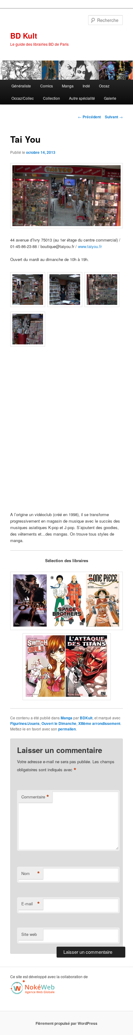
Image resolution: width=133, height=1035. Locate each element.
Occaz (104, 85)
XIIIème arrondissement (99, 723)
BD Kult (23, 35)
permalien (67, 729)
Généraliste (21, 85)
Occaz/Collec (22, 98)
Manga (68, 85)
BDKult (86, 718)
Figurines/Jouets (25, 723)
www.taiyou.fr (90, 246)
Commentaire (35, 797)
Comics (46, 85)
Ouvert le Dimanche (58, 723)
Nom (30, 873)
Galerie (110, 98)
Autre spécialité (82, 98)
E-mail (30, 904)
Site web (29, 934)
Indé (86, 85)
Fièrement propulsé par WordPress (66, 1023)
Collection (51, 98)
